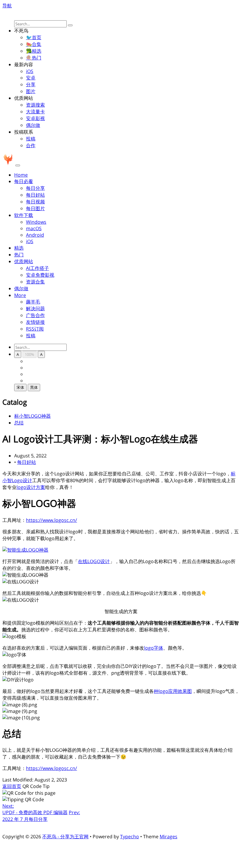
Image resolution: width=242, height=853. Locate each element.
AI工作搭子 (37, 268)
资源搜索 (35, 105)
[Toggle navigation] (17, 165)
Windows (36, 222)
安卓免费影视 (40, 275)
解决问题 (35, 308)
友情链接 (35, 322)
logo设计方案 (31, 487)
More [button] (20, 295)
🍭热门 (33, 57)
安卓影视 (35, 118)
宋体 (20, 387)
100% (29, 354)
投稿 (30, 138)
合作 (30, 145)
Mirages (168, 836)
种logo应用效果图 (173, 691)
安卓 (30, 77)
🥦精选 (33, 51)
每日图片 (35, 208)
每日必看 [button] (23, 181)
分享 (30, 84)
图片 (30, 91)
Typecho (129, 836)
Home (21, 175)
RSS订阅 (35, 329)
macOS (34, 228)
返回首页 (11, 786)
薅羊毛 (33, 301)
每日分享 (35, 188)
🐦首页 (33, 37)
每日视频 (35, 201)
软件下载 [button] (23, 215)
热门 (19, 254)
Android (35, 235)
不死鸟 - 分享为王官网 (65, 836)
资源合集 (35, 281)
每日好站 (35, 195)
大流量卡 (35, 111)
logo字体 (153, 648)
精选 (19, 248)
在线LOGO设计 (94, 561)
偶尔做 (33, 125)
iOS (29, 71)
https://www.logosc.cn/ (51, 520)
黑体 (34, 387)
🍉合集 (33, 44)
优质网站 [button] (23, 261)
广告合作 (35, 315)
